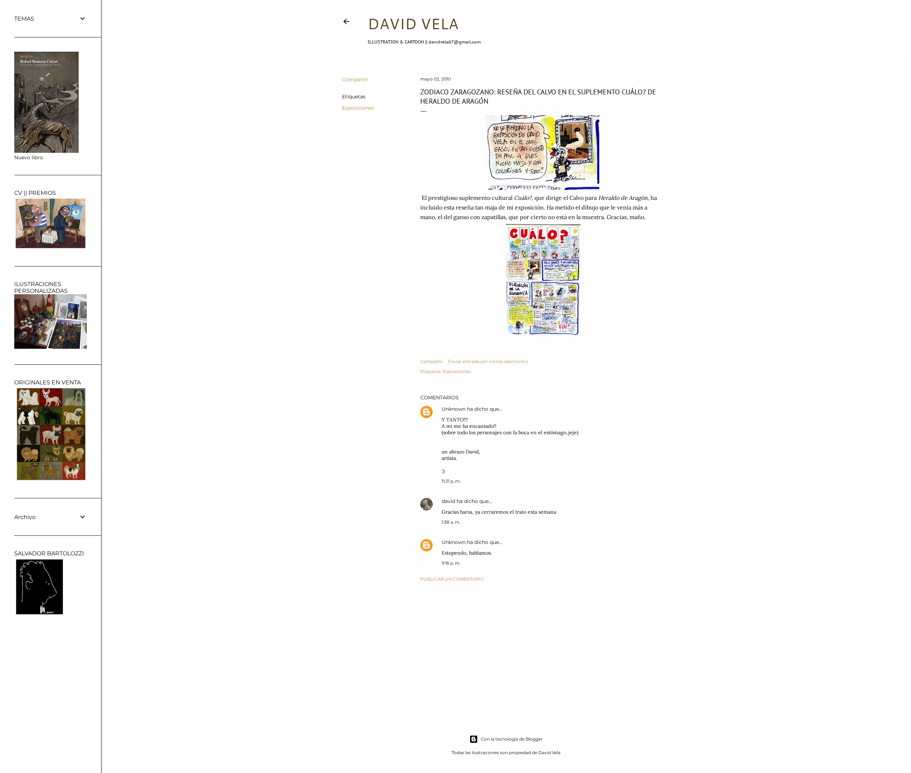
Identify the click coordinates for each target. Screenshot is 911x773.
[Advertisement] (541, 649)
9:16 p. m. (451, 563)
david (448, 501)
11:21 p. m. (451, 481)
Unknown (453, 409)
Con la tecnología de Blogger (512, 739)
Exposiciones (358, 108)
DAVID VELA (413, 23)
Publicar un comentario (452, 579)
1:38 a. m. (451, 522)
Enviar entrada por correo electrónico (488, 361)
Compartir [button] (355, 79)
